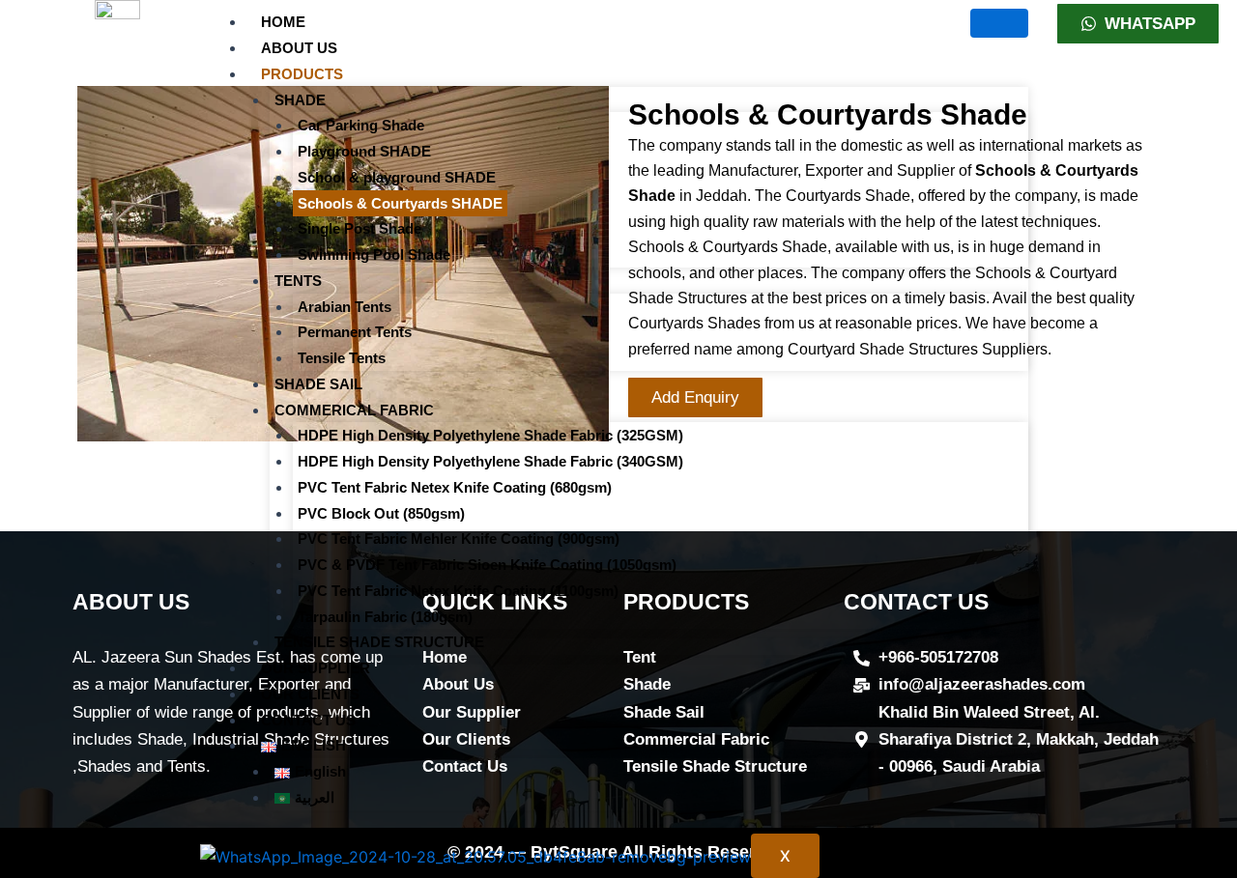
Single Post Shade (359, 228)
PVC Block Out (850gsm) (381, 513)
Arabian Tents (344, 306)
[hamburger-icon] (999, 23)
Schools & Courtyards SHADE (400, 203)
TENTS (298, 280)
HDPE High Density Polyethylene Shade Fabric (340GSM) (490, 461)
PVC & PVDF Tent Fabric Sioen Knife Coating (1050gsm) (487, 564)
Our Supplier (315, 668)
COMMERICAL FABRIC (354, 410)
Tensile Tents (342, 358)
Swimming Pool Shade (374, 254)
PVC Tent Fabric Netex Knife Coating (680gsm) (455, 487)
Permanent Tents (355, 332)
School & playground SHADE (397, 177)
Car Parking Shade (361, 125)
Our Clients (310, 694)
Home (283, 22)
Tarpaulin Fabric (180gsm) (385, 617)
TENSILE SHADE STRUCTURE (379, 642)
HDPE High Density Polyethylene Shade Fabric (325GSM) (490, 435)
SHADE (300, 100)
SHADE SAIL (318, 384)
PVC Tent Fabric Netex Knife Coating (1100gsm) (458, 590)
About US (299, 48)
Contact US (308, 720)
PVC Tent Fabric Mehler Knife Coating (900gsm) (458, 538)
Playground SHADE (364, 151)
